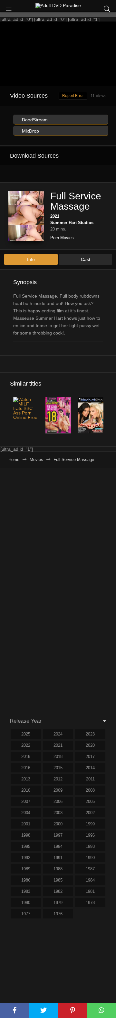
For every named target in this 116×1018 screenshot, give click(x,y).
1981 (90, 891)
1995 (25, 846)
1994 (58, 846)
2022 (25, 745)
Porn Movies (62, 238)
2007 (25, 801)
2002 (90, 812)
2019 (25, 756)
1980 (25, 902)
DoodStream (34, 119)
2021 (54, 216)
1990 (90, 857)
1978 (90, 902)
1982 (58, 891)
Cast (85, 259)
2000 (58, 824)
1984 (90, 880)
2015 (58, 767)
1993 (90, 846)
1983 (25, 891)
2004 (25, 812)
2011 (90, 779)
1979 (58, 902)
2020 (90, 745)
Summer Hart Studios (71, 222)
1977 (25, 913)
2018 (58, 756)
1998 (25, 835)
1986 (25, 880)
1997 (58, 835)
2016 (25, 767)
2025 (25, 734)
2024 (58, 734)
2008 (90, 790)
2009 (58, 790)
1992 (25, 857)
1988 (58, 868)
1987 (90, 868)
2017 (90, 756)
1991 (58, 857)
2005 (90, 801)
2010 (25, 790)
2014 (90, 767)
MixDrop (30, 131)
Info (31, 259)
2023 (90, 734)
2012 (58, 779)
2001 (25, 824)
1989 (25, 868)
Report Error (73, 95)
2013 (25, 779)
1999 (90, 824)
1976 (58, 913)
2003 (58, 812)
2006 (58, 801)
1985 (58, 880)
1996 (90, 835)
